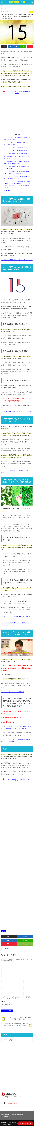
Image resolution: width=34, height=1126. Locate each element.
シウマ (4, 931)
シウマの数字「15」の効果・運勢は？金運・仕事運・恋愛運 (16, 143)
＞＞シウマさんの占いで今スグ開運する (12, 692)
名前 (3, 979)
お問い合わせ (5, 948)
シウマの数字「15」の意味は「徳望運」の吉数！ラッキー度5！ (17, 138)
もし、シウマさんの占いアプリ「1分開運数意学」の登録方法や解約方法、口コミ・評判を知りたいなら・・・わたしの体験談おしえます (17, 184)
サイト (3, 991)
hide (19, 134)
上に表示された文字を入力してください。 (11, 1004)
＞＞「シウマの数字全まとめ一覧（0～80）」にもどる (16, 260)
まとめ (7, 190)
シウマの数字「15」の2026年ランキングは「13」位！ (16, 157)
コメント (4, 964)
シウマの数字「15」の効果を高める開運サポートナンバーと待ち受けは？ (17, 162)
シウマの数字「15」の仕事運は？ (16, 150)
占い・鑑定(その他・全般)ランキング (11, 1097)
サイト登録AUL (5, 1116)
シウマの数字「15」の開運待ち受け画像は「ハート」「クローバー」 (17, 172)
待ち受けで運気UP (24, 1123)
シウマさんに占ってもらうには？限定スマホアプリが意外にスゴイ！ (17, 177)
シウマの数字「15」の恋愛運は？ (16, 153)
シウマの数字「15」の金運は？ (15, 147)
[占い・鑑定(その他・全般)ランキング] (9, 1095)
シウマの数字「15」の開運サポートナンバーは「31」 (17, 167)
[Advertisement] (17, 114)
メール (3, 985)
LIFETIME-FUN (17, 1)
